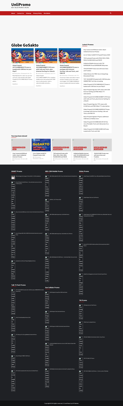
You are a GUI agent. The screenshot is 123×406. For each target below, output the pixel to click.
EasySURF (96, 147)
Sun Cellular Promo (52, 287)
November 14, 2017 (73, 75)
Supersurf (80, 147)
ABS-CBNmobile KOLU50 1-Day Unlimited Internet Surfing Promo (63, 176)
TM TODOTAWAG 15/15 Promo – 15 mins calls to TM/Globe (96, 371)
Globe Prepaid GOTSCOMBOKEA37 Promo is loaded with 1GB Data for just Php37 (22, 68)
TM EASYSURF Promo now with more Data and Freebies (96, 69)
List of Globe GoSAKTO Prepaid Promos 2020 (97, 55)
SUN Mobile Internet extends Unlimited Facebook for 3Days (62, 369)
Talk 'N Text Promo (18, 285)
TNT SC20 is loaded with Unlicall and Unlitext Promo (27, 370)
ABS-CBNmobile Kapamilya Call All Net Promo (59, 214)
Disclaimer (47, 13)
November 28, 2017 (25, 73)
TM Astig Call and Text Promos (90, 305)
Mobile (24, 59)
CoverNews (67, 403)
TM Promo (83, 300)
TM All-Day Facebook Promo (90, 322)
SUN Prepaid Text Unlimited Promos (57, 311)
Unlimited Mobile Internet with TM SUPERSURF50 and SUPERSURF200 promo (96, 64)
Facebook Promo (57, 147)
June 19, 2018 (65, 158)
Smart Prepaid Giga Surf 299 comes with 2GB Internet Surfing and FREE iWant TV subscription (97, 91)
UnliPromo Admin (17, 73)
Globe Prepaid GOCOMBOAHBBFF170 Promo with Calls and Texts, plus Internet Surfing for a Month (45, 68)
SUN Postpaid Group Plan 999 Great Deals (58, 292)
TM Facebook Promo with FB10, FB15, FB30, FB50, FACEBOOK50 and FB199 (96, 59)
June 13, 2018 (85, 158)
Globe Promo (84, 171)
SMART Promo (16, 171)
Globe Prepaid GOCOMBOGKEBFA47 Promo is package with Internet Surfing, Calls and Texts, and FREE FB (69, 69)
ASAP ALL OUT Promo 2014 (55, 199)
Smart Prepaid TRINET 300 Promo (23, 355)
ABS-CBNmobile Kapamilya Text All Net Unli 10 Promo (61, 233)
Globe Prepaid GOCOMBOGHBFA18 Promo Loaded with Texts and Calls (96, 130)
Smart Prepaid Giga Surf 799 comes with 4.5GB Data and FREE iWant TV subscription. (97, 105)
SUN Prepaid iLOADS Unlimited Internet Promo (60, 326)
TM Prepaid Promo (58, 149)
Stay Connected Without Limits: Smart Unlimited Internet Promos (95, 50)
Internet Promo (16, 147)
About (13, 13)
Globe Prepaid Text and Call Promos (91, 197)
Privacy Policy (37, 13)
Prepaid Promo (16, 61)
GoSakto (19, 59)
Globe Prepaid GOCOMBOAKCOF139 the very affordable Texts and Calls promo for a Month (96, 124)
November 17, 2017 (49, 73)
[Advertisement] (61, 27)
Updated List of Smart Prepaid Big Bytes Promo (25, 261)
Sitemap (28, 13)
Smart (14, 149)
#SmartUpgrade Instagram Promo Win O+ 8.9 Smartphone (28, 176)
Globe (14, 59)
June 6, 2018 (106, 158)
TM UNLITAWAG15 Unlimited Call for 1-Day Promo (94, 337)
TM (68, 147)
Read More (15, 84)
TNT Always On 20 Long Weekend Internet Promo (26, 334)
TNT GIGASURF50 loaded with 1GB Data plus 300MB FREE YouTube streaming (97, 80)
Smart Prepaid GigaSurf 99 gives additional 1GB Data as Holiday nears (96, 117)
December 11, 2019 (37, 158)
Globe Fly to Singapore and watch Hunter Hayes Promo (95, 274)
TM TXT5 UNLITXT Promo (89, 358)
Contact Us (20, 13)
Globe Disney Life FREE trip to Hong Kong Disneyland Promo (96, 75)
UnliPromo (21, 4)
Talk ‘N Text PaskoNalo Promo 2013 (23, 317)
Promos (46, 61)
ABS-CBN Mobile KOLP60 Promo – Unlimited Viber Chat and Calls (63, 257)
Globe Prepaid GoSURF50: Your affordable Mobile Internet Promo (97, 176)
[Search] (111, 13)
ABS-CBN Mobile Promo (54, 171)
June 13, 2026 (24, 158)
